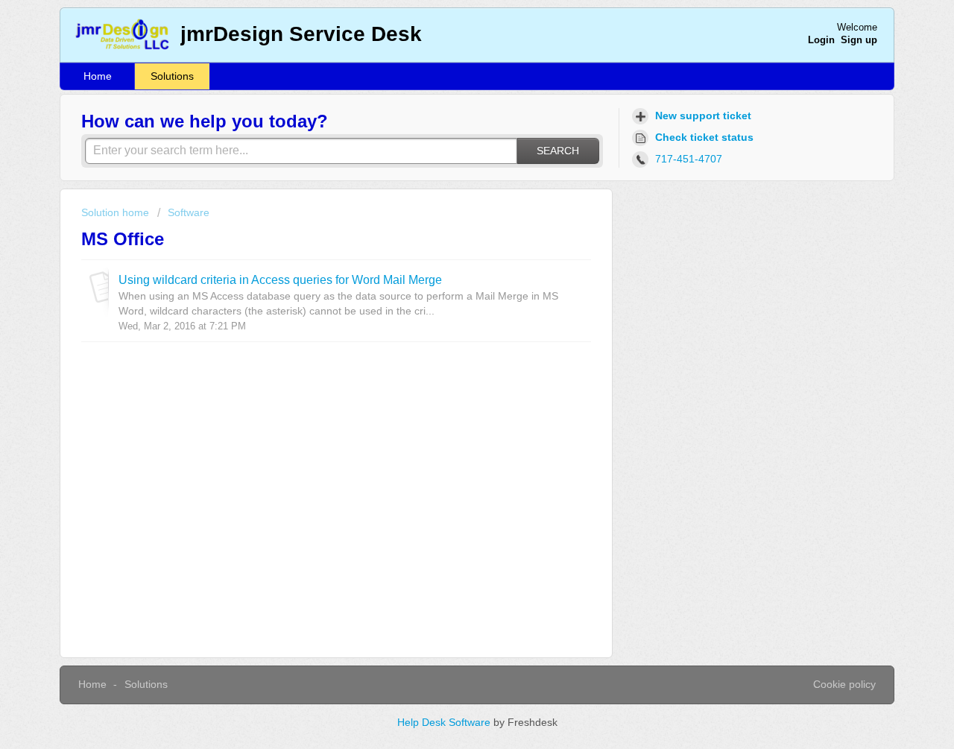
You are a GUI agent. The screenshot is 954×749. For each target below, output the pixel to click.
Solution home (116, 212)
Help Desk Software (445, 722)
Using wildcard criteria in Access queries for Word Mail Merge (280, 279)
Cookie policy (844, 684)
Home (97, 76)
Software (188, 212)
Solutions (172, 76)
